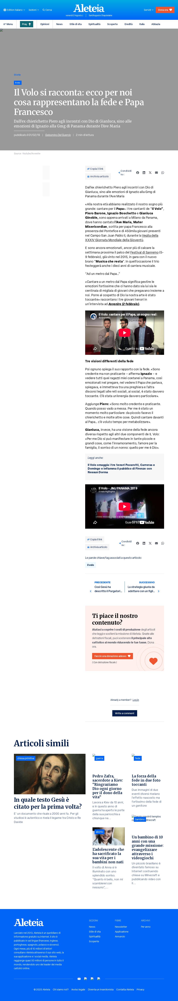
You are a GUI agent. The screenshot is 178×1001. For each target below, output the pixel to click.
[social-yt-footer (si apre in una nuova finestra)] (79, 979)
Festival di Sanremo (144, 252)
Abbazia (155, 24)
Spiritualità (94, 24)
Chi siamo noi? (60, 989)
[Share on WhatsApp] (162, 172)
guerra (99, 758)
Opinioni (44, 24)
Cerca (48, 9)
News (59, 24)
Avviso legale (78, 989)
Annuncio (120, 936)
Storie (17, 74)
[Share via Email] (156, 172)
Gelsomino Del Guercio (58, 135)
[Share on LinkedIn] (144, 172)
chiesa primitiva (25, 758)
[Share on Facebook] (137, 172)
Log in (136, 699)
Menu (10, 24)
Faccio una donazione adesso (110, 656)
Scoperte (112, 24)
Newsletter (121, 926)
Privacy (140, 989)
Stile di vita (76, 24)
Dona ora (163, 9)
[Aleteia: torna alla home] (89, 8)
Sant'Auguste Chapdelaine (100, 15)
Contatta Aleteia (125, 989)
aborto (99, 831)
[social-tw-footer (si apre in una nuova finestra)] (92, 979)
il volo (90, 565)
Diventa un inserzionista (101, 989)
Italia (141, 24)
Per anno (146, 926)
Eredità (128, 24)
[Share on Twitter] (150, 172)
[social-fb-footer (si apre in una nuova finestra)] (85, 979)
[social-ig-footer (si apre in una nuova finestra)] (98, 979)
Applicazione (121, 931)
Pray (24, 24)
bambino (140, 819)
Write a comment (124, 713)
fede (137, 758)
